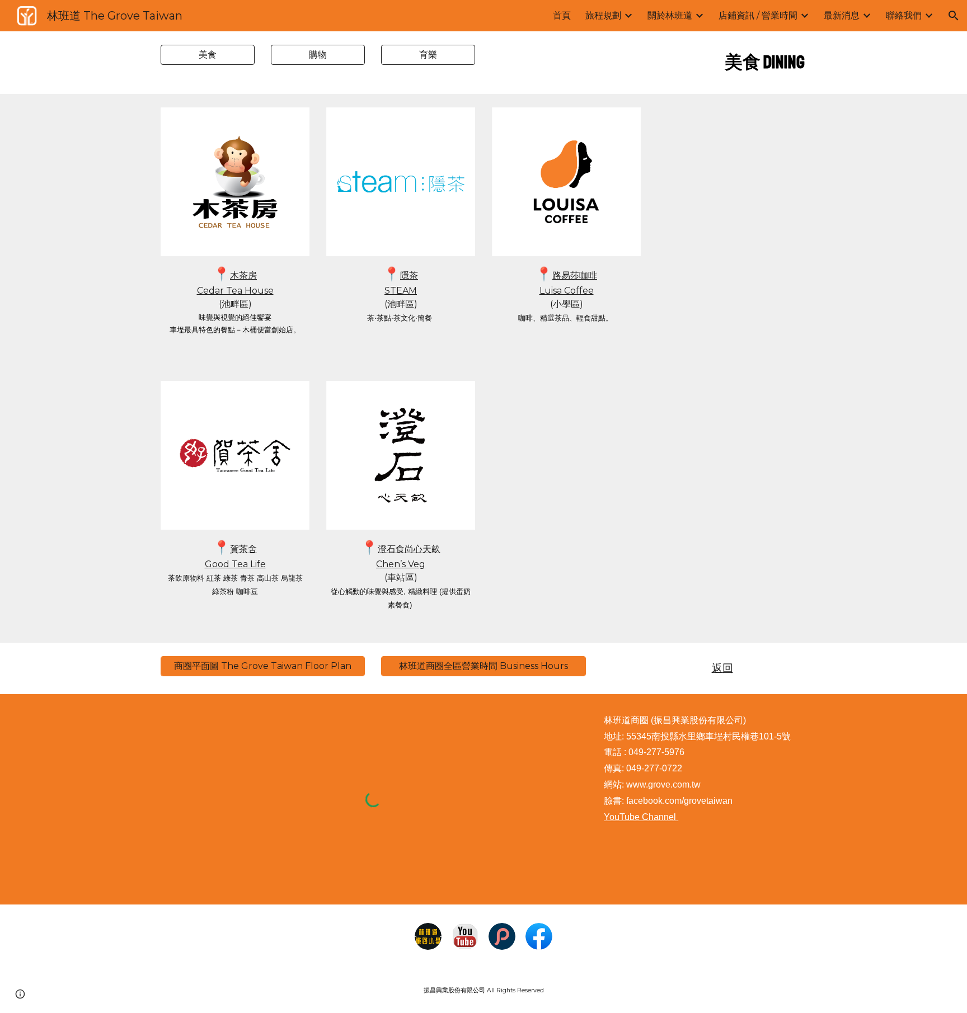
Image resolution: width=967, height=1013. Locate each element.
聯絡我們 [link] (904, 15)
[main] (704, 63)
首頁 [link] (562, 15)
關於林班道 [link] (669, 15)
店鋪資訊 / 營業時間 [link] (758, 15)
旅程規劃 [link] (603, 15)
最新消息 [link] (842, 15)
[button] (953, 15)
